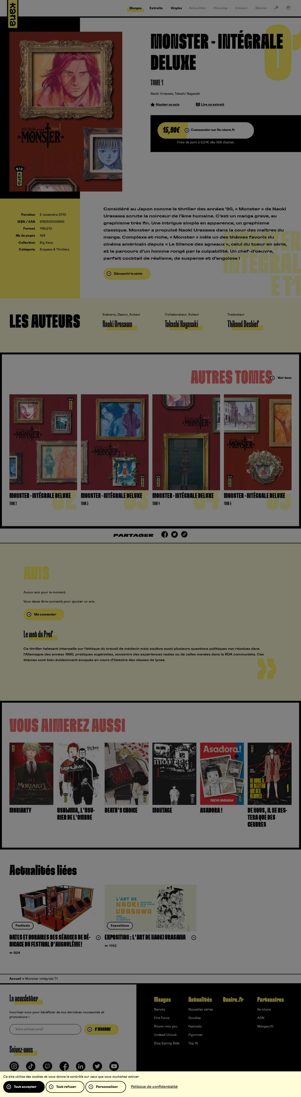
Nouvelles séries (200, 1009)
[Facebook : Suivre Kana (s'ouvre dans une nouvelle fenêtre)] (64, 1068)
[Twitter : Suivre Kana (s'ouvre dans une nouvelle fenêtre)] (97, 1068)
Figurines (195, 1035)
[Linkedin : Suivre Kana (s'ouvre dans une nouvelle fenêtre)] (80, 1068)
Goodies (194, 1018)
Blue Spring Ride (166, 1043)
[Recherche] (276, 8)
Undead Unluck (165, 1035)
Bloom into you (165, 1026)
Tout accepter (25, 1087)
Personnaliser (107, 1087)
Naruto (159, 1009)
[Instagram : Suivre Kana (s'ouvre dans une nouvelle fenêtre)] (14, 1068)
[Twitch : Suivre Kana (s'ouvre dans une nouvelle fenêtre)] (47, 1068)
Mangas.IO (265, 1026)
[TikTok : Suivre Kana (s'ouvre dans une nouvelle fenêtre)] (31, 1068)
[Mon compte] (288, 8)
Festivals (195, 1026)
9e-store (264, 1009)
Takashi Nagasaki (187, 93)
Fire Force (161, 1018)
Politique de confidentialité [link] (154, 1087)
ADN (260, 1018)
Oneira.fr (233, 999)
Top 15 (193, 1043)
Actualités (200, 999)
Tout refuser (66, 1087)
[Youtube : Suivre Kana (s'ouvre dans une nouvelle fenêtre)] (114, 1068)
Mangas (162, 999)
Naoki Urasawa (161, 93)
